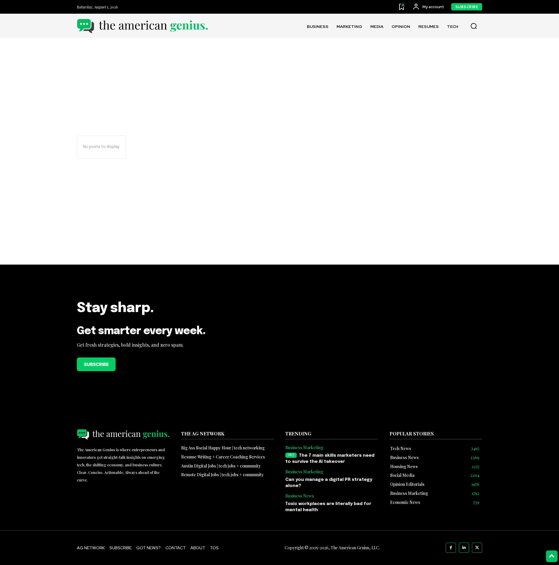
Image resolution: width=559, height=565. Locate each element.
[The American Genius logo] (142, 26)
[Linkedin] (464, 548)
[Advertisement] (279, 223)
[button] (473, 26)
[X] (477, 548)
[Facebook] (451, 548)
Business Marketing (304, 447)
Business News (299, 496)
